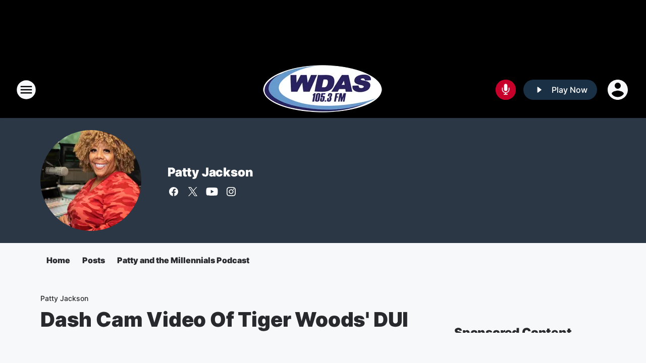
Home (58, 260)
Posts (93, 260)
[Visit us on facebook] (174, 192)
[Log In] (619, 90)
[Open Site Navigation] (26, 90)
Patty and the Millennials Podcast (183, 260)
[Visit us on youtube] (212, 192)
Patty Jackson (210, 172)
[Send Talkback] (506, 90)
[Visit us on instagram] (231, 192)
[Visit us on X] (193, 192)
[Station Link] (323, 90)
